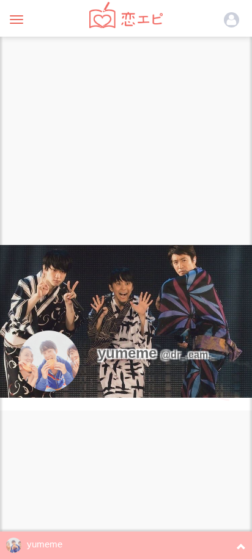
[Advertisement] (126, 138)
